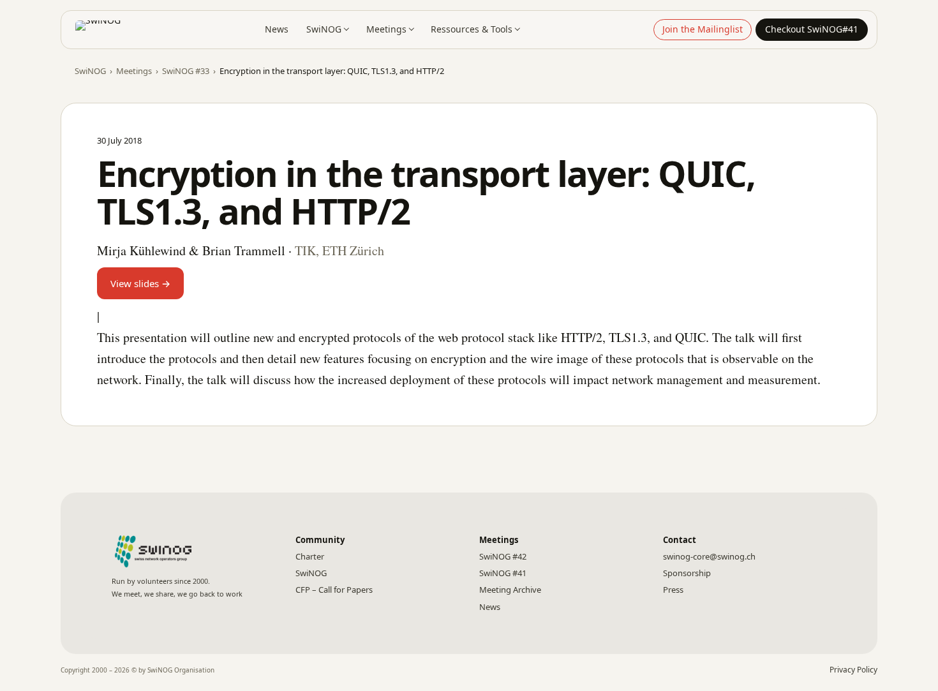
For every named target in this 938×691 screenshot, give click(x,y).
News (276, 29)
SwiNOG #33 (185, 71)
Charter (309, 556)
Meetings (386, 29)
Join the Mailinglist (702, 29)
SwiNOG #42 (502, 556)
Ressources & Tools (471, 29)
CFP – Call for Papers (334, 589)
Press (673, 589)
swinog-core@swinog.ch (709, 556)
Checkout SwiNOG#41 (811, 29)
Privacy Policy (853, 669)
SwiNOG (323, 29)
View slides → (140, 283)
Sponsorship (687, 573)
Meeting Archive (510, 589)
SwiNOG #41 (502, 573)
